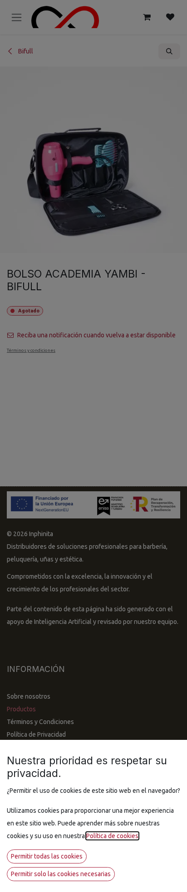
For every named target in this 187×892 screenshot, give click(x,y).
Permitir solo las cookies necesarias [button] (61, 874)
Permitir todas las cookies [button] (47, 856)
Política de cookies (112, 835)
